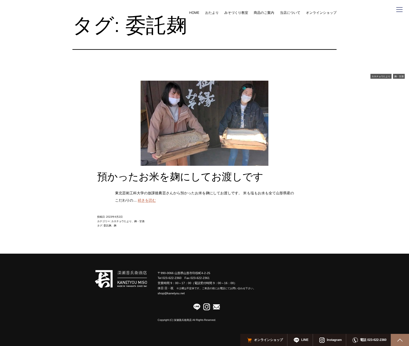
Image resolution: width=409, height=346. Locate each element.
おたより (212, 12)
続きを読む (147, 200)
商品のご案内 (264, 12)
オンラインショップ (321, 12)
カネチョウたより (381, 76)
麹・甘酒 (399, 76)
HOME (194, 12)
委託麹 (107, 225)
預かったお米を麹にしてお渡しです (180, 176)
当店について (290, 12)
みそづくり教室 (236, 12)
